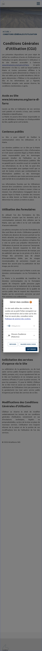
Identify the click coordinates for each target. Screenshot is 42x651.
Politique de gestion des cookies (18, 319)
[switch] (7, 335)
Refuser (12, 344)
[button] (21, 326)
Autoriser (31, 349)
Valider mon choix (28, 344)
